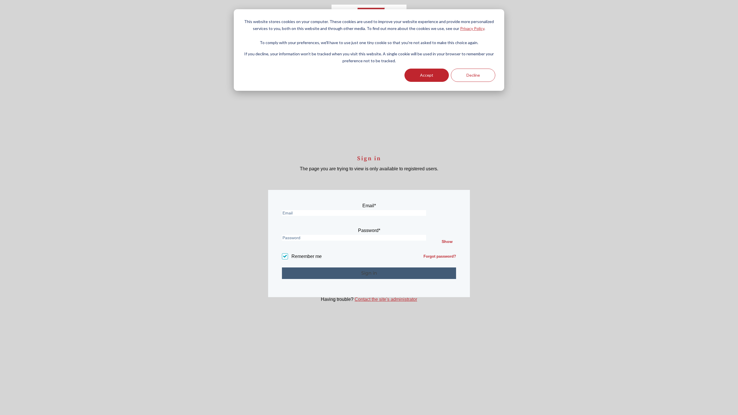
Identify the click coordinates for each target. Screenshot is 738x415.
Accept (426, 75)
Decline (473, 75)
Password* (369, 231)
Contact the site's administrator (386, 299)
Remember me (306, 256)
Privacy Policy (472, 28)
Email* (369, 206)
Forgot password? (439, 256)
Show (447, 241)
